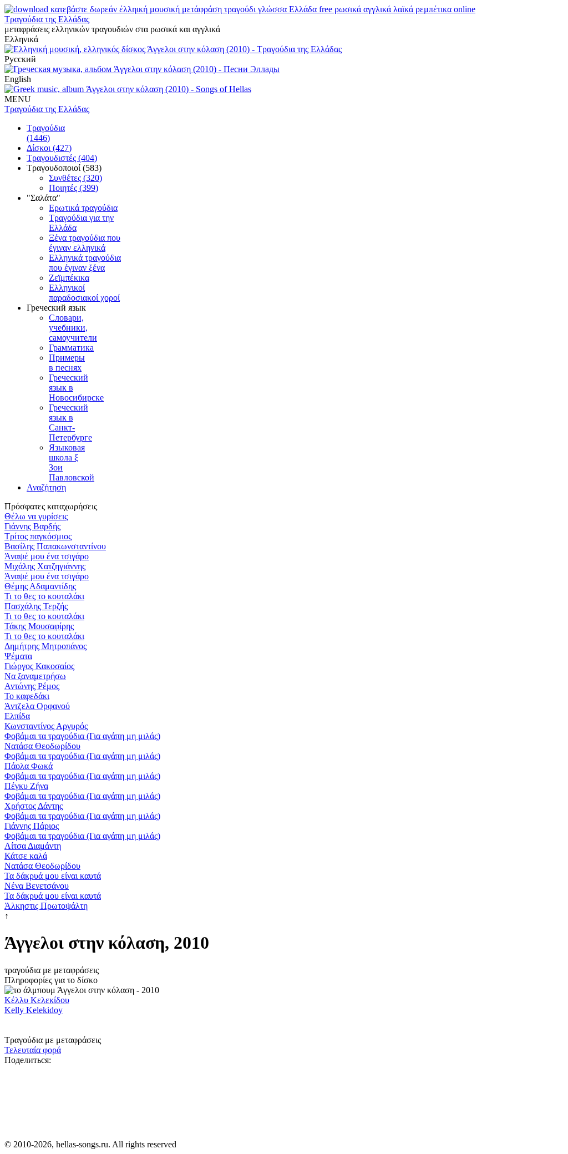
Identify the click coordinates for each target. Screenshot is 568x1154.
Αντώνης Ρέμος (31, 686)
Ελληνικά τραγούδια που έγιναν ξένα (85, 262)
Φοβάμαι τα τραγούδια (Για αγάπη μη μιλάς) (82, 736)
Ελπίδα (17, 716)
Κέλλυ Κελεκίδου (36, 1000)
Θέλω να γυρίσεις (36, 516)
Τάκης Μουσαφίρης (39, 626)
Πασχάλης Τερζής (36, 606)
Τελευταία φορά (32, 1050)
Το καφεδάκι (26, 696)
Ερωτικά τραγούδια (83, 207)
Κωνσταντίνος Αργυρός (46, 726)
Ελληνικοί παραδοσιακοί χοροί (84, 292)
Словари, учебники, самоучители (73, 327)
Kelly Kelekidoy (33, 1010)
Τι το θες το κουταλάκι (44, 596)
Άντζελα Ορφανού (37, 706)
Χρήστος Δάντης (33, 806)
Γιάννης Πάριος (31, 826)
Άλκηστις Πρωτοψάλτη (46, 905)
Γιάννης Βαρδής (32, 526)
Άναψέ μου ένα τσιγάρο (46, 556)
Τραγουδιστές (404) (62, 158)
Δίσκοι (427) (49, 148)
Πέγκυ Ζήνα (26, 786)
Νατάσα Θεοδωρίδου (42, 746)
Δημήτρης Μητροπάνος (45, 646)
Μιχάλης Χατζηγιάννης (44, 566)
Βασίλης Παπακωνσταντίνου (55, 546)
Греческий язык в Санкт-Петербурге (70, 422)
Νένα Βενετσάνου (36, 885)
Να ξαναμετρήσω (35, 676)
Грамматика (71, 347)
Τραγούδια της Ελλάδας (46, 19)
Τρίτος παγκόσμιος (38, 536)
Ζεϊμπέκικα (69, 277)
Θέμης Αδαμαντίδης (40, 586)
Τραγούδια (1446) (46, 133)
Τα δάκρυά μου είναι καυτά (52, 875)
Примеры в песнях (67, 362)
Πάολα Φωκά (28, 766)
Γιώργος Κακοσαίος (39, 666)
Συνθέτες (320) (75, 178)
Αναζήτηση (46, 487)
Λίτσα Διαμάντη (32, 846)
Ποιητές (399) (73, 188)
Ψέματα (18, 656)
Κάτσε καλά (25, 856)
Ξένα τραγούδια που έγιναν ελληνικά (84, 242)
